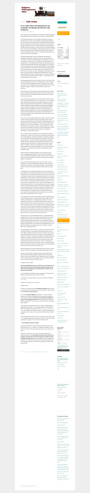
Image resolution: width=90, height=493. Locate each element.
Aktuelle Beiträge (62, 27)
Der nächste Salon (60, 188)
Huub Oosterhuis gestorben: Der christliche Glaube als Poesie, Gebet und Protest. (63, 451)
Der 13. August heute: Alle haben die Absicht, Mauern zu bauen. (63, 359)
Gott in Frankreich (60, 210)
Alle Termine (59, 86)
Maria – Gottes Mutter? (61, 257)
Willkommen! (32, 18)
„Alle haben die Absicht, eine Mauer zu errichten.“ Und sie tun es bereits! (63, 120)
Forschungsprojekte (60, 202)
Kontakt (53, 18)
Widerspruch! (59, 317)
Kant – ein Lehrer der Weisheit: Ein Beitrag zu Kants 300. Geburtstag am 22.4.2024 (62, 477)
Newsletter (38, 18)
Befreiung (59, 153)
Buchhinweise (59, 164)
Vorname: (58, 330)
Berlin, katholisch (60, 160)
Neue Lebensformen (61, 259)
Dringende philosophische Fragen (63, 193)
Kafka (58, 227)
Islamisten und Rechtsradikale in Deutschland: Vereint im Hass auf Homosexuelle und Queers (63, 128)
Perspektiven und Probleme (62, 268)
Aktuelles (44, 18)
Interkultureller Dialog (61, 217)
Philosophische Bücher (61, 166)
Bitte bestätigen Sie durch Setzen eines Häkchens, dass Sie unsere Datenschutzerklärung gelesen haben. (62, 347)
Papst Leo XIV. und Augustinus (62, 262)
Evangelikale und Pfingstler (62, 199)
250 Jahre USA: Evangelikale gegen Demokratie (62, 385)
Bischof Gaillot (59, 162)
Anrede (58, 341)
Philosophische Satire (61, 279)
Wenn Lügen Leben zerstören (62, 124)
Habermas (59, 212)
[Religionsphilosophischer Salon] (37, 16)
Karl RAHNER (59, 238)
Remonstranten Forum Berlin (62, 284)
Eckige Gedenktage (60, 197)
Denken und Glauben (61, 182)
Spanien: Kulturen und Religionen (63, 286)
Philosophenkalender (61, 271)
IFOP (43, 294)
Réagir (34, 282)
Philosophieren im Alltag (61, 277)
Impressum (58, 18)
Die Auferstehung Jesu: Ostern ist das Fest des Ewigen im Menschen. (63, 438)
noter (23, 318)
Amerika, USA (59, 151)
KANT (58, 233)
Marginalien (59, 255)
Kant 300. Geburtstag (61, 236)
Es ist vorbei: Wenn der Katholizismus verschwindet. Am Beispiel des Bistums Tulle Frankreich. (36, 28)
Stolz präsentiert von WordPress (27, 485)
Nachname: (59, 334)
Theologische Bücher (61, 169)
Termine (58, 290)
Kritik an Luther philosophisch (62, 243)
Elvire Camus (23, 279)
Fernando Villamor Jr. (33, 486)
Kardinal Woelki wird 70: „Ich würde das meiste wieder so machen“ (62, 95)
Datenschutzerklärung (61, 422)
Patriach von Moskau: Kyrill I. (62, 266)
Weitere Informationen (61, 366)
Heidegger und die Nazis (61, 214)
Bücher (48, 18)
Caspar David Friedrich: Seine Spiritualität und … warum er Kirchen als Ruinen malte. (63, 446)
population (30, 327)
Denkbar (58, 179)
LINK (58, 369)
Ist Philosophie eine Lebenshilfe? (63, 223)
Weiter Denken (60, 315)
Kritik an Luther (60, 240)
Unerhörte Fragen (62, 22)
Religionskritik (59, 282)
